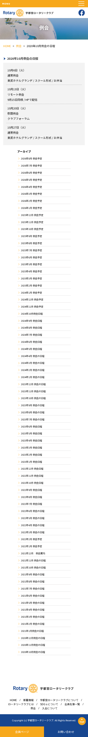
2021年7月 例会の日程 (32, 588)
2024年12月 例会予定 (32, 299)
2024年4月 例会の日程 (32, 356)
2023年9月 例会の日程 (32, 405)
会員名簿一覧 (72, 704)
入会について (49, 708)
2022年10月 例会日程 (32, 482)
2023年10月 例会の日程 (33, 398)
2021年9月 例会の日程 (32, 574)
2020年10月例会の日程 (33, 652)
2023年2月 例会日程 (31, 454)
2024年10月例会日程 (32, 313)
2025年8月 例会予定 (31, 243)
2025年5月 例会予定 (31, 264)
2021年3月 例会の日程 (32, 616)
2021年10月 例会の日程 (33, 567)
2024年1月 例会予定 (31, 292)
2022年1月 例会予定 (31, 546)
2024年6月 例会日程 (31, 341)
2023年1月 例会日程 (31, 461)
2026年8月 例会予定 (31, 158)
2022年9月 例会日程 (31, 490)
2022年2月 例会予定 (31, 539)
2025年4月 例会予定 (31, 271)
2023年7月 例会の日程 (32, 419)
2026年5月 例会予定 (31, 179)
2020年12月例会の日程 (33, 638)
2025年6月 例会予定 (31, 257)
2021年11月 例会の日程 (33, 560)
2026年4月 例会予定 (31, 186)
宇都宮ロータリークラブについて (59, 700)
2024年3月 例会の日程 (32, 363)
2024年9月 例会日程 (31, 320)
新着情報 (28, 700)
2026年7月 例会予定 (31, 165)
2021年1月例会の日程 (32, 631)
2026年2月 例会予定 (31, 200)
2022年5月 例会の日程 (32, 518)
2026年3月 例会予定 (31, 193)
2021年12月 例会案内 (33, 553)
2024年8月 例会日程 (31, 327)
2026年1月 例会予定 (31, 208)
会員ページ (22, 732)
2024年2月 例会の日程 (32, 370)
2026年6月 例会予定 (31, 172)
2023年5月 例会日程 (31, 433)
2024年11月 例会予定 (32, 306)
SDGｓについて (49, 704)
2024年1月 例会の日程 (32, 377)
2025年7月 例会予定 (31, 250)
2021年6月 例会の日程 (32, 595)
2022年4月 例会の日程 (32, 525)
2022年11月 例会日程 (32, 475)
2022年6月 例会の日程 (32, 511)
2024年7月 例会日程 (31, 334)
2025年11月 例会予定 (32, 222)
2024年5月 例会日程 (31, 349)
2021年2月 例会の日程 (32, 623)
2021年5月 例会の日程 (32, 602)
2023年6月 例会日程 (31, 426)
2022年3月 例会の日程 (32, 532)
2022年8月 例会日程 (31, 497)
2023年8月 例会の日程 (32, 412)
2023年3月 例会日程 (31, 447)
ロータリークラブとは (21, 704)
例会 (33, 708)
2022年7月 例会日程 (31, 504)
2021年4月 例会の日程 (32, 609)
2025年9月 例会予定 (31, 236)
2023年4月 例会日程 (31, 440)
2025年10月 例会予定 (32, 229)
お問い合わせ (66, 732)
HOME (13, 700)
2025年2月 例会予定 (31, 285)
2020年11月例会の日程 (33, 645)
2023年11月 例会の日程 (33, 391)
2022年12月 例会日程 (32, 468)
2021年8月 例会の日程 (32, 581)
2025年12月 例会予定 (32, 215)
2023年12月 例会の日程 (33, 384)
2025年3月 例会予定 (31, 278)
